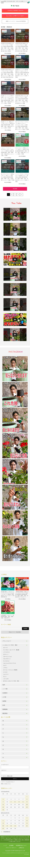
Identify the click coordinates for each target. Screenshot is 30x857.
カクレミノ (6, 654)
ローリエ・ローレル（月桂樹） (10, 670)
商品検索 (15, 188)
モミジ (4, 676)
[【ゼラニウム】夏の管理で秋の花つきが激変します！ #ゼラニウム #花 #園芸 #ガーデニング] (15, 471)
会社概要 (11, 845)
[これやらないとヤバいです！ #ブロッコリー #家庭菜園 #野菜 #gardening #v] (15, 394)
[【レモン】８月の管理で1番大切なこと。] (15, 244)
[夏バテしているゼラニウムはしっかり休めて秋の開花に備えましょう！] (15, 214)
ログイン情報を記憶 (7, 776)
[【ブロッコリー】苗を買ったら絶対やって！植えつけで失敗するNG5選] (15, 319)
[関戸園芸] (15, 6)
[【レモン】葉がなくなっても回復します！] (15, 229)
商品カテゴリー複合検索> (15, 632)
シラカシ (5, 667)
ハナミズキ (6, 678)
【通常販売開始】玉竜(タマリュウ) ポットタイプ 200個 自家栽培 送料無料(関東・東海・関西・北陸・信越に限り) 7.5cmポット (22, 594)
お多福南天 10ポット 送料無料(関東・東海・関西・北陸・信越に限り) (7, 616)
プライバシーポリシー (11, 847)
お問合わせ (21, 847)
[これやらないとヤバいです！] (15, 304)
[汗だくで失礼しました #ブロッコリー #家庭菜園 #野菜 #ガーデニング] (15, 420)
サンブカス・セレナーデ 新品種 (11, 649)
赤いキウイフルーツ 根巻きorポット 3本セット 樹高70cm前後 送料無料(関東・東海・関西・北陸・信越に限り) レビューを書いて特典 (7, 177)
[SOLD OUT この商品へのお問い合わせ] (8, 41)
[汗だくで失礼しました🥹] (15, 274)
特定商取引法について (21, 845)
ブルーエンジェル (7, 656)
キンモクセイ (6, 661)
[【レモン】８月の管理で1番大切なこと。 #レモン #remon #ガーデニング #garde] (15, 522)
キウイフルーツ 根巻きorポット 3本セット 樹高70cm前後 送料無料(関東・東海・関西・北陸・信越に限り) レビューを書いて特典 (22, 151)
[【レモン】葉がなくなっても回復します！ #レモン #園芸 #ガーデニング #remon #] (15, 548)
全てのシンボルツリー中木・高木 (11, 681)
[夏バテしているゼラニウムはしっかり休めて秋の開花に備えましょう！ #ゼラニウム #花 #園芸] (15, 445)
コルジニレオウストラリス (9, 663)
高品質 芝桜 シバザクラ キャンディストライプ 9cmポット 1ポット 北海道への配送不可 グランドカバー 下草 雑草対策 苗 (7, 594)
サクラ (4, 665)
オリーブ (5, 647)
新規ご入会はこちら (6, 783)
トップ (5, 845)
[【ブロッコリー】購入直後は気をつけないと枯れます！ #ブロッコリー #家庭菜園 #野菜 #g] (15, 368)
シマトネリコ (6, 652)
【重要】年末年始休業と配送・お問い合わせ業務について (15, 1)
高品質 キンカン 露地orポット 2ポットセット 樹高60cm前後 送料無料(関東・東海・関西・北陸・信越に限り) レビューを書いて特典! (8, 125)
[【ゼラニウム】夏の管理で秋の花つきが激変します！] (15, 334)
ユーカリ (5, 672)
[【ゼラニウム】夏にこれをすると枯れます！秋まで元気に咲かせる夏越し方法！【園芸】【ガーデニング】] (15, 259)
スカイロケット (7, 658)
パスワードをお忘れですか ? (8, 782)
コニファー (6, 674)
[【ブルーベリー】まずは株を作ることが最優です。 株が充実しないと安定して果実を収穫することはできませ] (15, 497)
